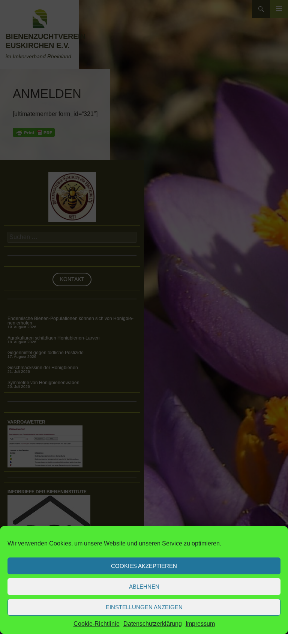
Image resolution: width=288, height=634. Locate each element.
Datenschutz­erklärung (152, 623)
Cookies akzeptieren (144, 566)
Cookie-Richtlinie (97, 623)
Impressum (200, 623)
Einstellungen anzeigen (144, 607)
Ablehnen (144, 586)
